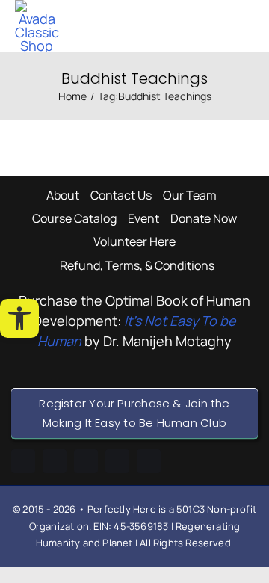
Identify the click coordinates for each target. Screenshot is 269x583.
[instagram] (86, 461)
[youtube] (117, 461)
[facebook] (23, 461)
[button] (19, 318)
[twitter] (149, 461)
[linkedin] (55, 461)
